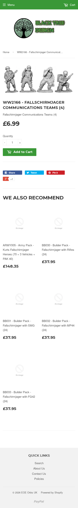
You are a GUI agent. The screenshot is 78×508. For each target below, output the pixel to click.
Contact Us (39, 474)
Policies (39, 479)
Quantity (8, 136)
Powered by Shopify (52, 492)
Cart (72, 5)
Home (6, 52)
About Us (39, 468)
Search (39, 463)
